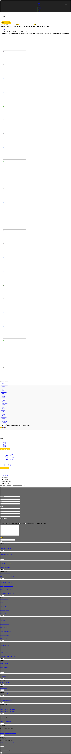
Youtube (38, 6)
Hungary (3, 394)
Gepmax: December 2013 (4, 682)
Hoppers (4, 460)
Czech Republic (5, 403)
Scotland (3, 400)
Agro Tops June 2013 (4, 670)
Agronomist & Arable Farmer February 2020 (8, 557)
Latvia (3, 389)
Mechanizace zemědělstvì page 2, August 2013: (8, 711)
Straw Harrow (5, 456)
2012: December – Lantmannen (6, 582)
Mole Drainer (5, 461)
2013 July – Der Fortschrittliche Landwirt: (7, 744)
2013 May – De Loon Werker (5, 645)
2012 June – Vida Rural (4, 613)
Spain (3, 393)
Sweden (3, 412)
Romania (3, 397)
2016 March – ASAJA (4, 599)
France (3, 418)
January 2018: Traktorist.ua (5, 544)
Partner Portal (6, 22)
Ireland (3, 408)
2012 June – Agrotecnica (4, 610)
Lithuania (4, 399)
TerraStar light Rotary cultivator (8, 457)
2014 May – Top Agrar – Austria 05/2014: (7, 742)
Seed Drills (5, 463)
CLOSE (2, 550)
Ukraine (3, 411)
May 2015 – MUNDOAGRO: (5, 721)
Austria (3, 386)
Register (4, 3)
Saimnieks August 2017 (4, 663)
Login (4, 2)
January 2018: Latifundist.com (5, 548)
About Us (2, 434)
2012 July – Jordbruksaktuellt (5, 589)
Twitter (39, 3)
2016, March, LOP (3, 688)
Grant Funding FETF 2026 (7, 464)
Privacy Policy (2, 485)
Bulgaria (3, 414)
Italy (3, 407)
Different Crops (5, 385)
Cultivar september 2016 (4, 693)
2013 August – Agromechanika (5, 631)
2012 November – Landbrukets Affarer (7, 593)
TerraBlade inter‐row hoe (7, 458)
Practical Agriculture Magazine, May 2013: (8, 733)
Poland (3, 404)
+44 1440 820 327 (7, 18)
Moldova (3, 383)
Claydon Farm (4, 421)
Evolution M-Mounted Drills (8, 455)
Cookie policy (9, 485)
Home (4, 29)
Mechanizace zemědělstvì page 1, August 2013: (8, 709)
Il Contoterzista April (4, 676)
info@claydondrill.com (8, 15)
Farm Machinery (5, 462)
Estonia (3, 401)
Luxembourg (4, 392)
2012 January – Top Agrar (5, 638)
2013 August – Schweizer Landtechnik (7, 576)
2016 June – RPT (3, 620)
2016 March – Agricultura (5, 602)
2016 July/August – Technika (5, 627)
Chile (3, 390)
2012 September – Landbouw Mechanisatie (8, 656)
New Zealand (4, 415)
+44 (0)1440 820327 (5, 473)
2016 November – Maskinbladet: (6, 700)
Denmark (4, 419)
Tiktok (38, 4)
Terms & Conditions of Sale (17, 485)
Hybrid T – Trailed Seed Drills (8, 454)
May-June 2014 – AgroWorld (5, 563)
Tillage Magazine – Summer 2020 (6, 554)
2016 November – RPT (4, 624)
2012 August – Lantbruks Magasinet (6, 586)
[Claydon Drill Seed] (4, 0)
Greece (3, 396)
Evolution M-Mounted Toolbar (8, 459)
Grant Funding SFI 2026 (7, 465)
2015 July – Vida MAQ (4, 606)
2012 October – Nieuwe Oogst (5, 652)
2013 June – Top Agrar (4, 635)
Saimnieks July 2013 (4, 667)
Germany (4, 30)
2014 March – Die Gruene (5, 573)
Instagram (38, 5)
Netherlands (4, 417)
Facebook (38, 1)
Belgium (3, 387)
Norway (3, 410)
